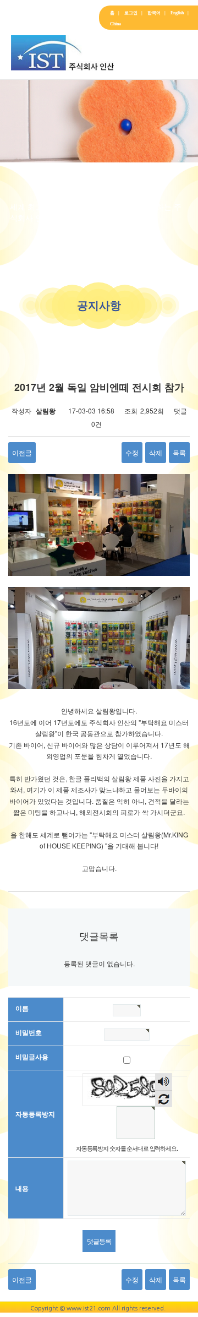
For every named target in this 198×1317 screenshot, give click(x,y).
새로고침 (163, 1098)
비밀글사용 (31, 1057)
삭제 (155, 452)
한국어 (156, 12)
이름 (22, 1008)
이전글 (22, 452)
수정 (132, 452)
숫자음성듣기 (163, 1082)
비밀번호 (28, 1032)
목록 (179, 452)
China (115, 23)
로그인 (133, 12)
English (179, 12)
